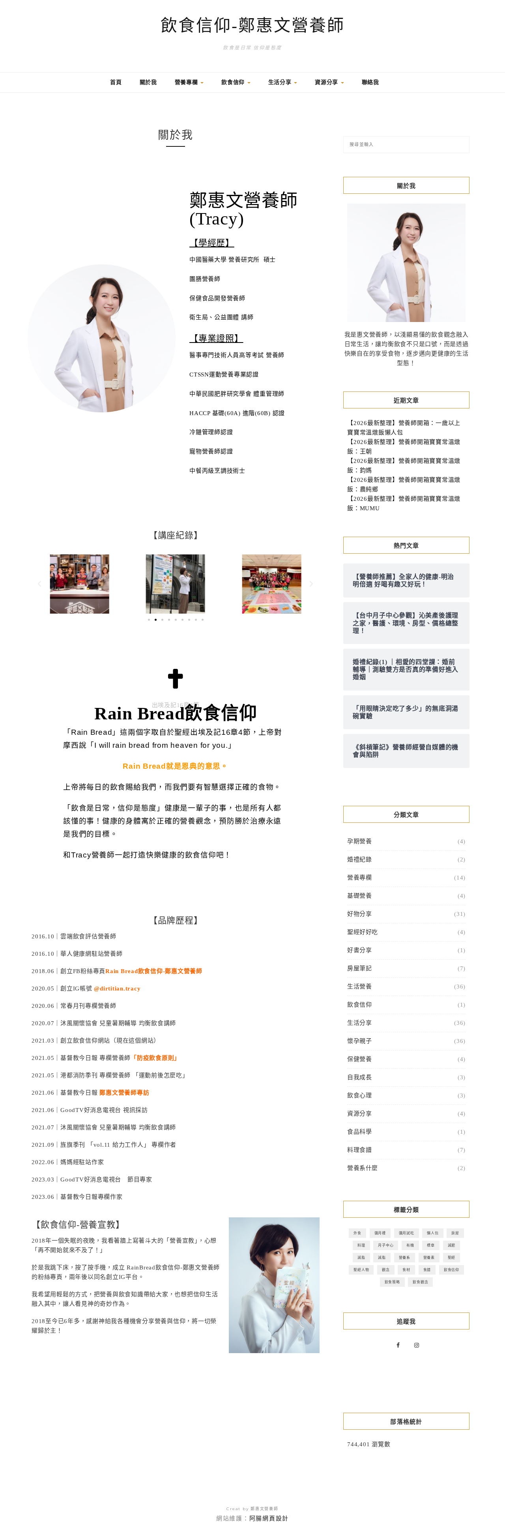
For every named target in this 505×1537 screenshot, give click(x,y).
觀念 (386, 1269)
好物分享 (359, 914)
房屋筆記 (359, 968)
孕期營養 (359, 841)
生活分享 (281, 82)
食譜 (427, 1269)
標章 (431, 1245)
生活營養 (359, 986)
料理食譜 (359, 1150)
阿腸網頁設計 (269, 1518)
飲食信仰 (234, 82)
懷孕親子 (359, 1041)
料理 (361, 1245)
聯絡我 (370, 82)
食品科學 (359, 1132)
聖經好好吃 (362, 932)
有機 (410, 1245)
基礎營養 (359, 896)
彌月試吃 (406, 1233)
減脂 (361, 1257)
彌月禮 (380, 1233)
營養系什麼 (362, 1168)
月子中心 (385, 1245)
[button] (40, 584)
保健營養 (359, 1059)
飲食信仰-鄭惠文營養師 (253, 26)
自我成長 (359, 1077)
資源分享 (327, 82)
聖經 (452, 1257)
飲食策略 (392, 1282)
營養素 (429, 1257)
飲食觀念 (420, 1282)
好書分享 (359, 950)
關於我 (148, 82)
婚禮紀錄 (359, 859)
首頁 (116, 82)
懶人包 (432, 1233)
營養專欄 (187, 82)
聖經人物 (361, 1269)
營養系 (404, 1257)
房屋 (455, 1233)
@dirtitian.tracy (117, 988)
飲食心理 (359, 1095)
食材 (406, 1269)
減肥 (452, 1245)
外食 (357, 1233)
